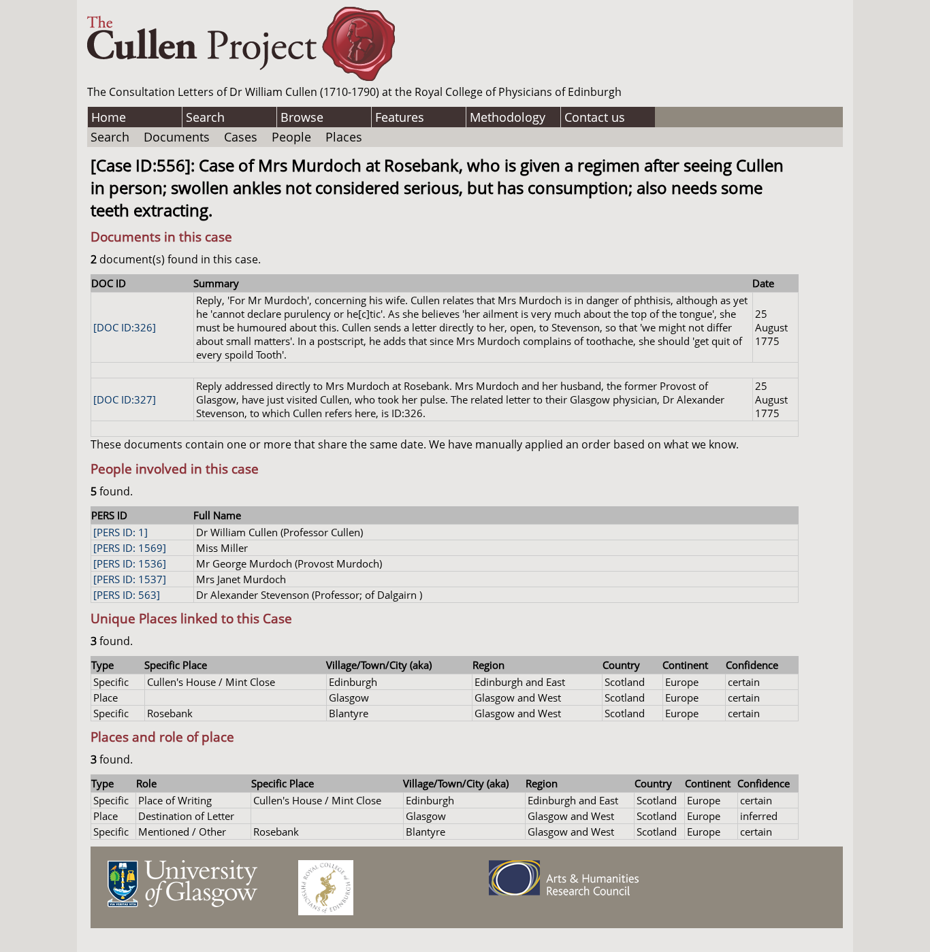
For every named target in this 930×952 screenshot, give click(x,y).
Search (205, 117)
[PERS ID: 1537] (129, 579)
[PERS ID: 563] (126, 595)
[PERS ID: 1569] (129, 548)
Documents (177, 137)
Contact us (594, 117)
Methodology (507, 117)
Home (108, 117)
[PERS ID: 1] (120, 532)
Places (343, 137)
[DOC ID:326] (124, 327)
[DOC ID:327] (124, 399)
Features (399, 117)
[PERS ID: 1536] (129, 563)
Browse (301, 117)
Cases (240, 137)
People (291, 137)
